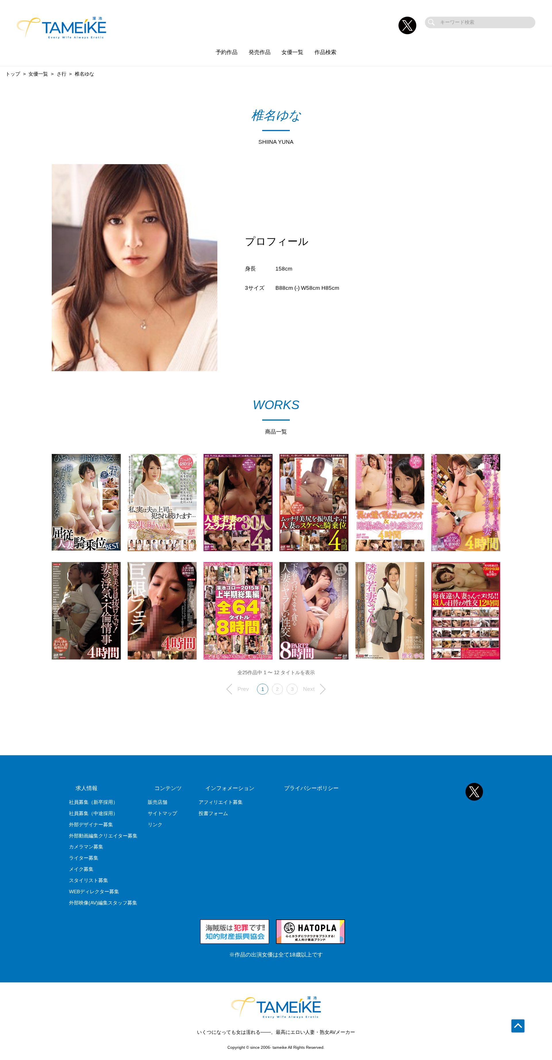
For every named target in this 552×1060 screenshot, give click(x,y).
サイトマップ (162, 813)
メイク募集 (81, 869)
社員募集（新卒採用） (93, 802)
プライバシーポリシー (311, 788)
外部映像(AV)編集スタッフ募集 (103, 903)
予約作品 (226, 52)
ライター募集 (83, 858)
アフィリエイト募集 (221, 802)
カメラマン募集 (86, 847)
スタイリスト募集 (88, 880)
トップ (12, 74)
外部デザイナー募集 (91, 824)
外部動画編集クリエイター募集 (103, 836)
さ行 (61, 74)
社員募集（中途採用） (93, 813)
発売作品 (260, 52)
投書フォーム (213, 813)
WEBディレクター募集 (94, 891)
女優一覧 (292, 52)
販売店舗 (157, 802)
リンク (155, 824)
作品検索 (325, 52)
